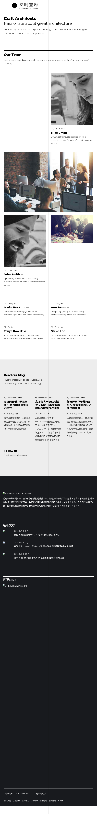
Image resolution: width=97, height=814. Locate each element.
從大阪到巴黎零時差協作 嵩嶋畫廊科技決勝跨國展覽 (79, 405)
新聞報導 (34, 800)
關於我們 (7, 800)
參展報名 (25, 800)
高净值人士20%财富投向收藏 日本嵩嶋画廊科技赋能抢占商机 (47, 405)
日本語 (60, 800)
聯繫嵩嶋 (52, 800)
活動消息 (16, 800)
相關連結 (43, 800)
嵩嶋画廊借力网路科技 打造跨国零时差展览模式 (16, 405)
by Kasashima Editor (13, 398)
